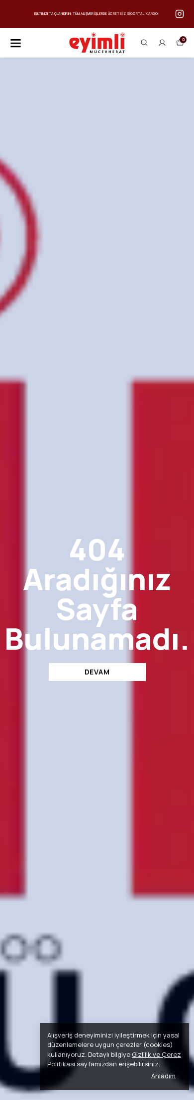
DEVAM (97, 671)
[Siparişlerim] (162, 43)
